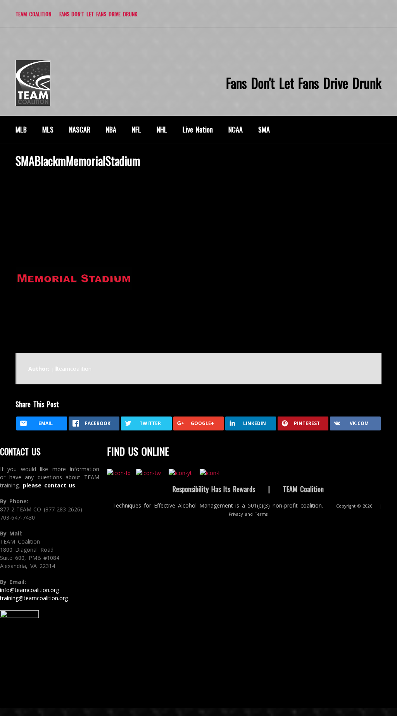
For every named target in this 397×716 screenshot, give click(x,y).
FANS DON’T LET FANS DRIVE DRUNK (98, 14)
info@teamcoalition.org (29, 590)
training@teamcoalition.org (34, 598)
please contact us (49, 485)
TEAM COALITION (33, 14)
